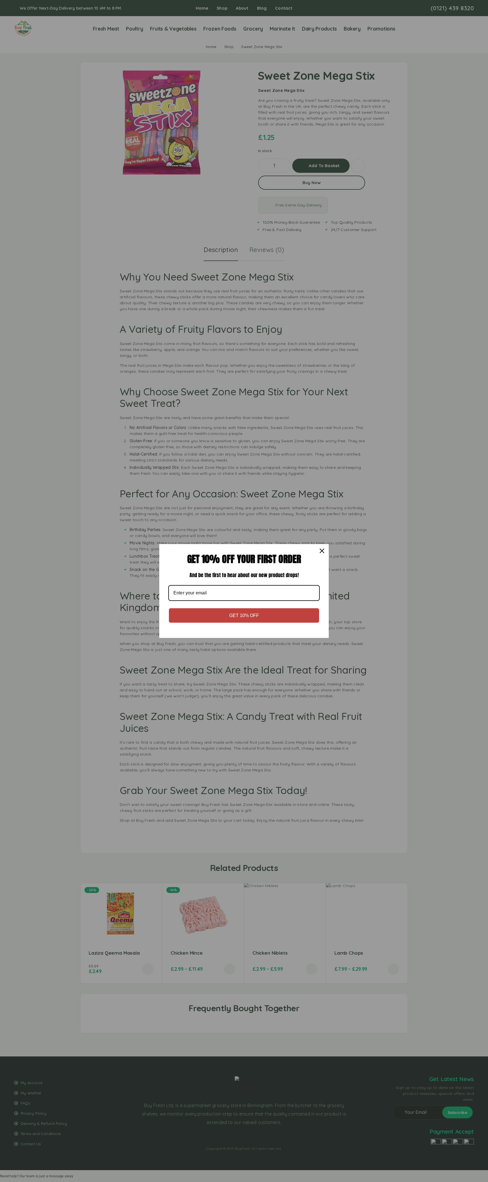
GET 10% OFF (244, 615)
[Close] (322, 551)
